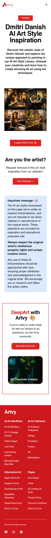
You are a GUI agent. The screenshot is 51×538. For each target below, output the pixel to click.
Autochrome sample (10, 454)
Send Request (25, 181)
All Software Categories (33, 428)
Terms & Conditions (37, 503)
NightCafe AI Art (12, 478)
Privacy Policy (34, 498)
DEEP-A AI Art (11, 509)
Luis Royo (9, 447)
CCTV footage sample (11, 434)
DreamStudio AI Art (13, 489)
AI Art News (33, 478)
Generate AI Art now (25, 346)
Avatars (31, 447)
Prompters (33, 441)
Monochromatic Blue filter (11, 462)
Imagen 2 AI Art (11, 483)
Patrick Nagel (10, 441)
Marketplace (34, 458)
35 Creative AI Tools (34, 490)
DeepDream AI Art (13, 503)
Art (29, 452)
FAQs (30, 483)
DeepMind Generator (9, 496)
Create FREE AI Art (25, 143)
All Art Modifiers (11, 427)
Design (31, 436)
